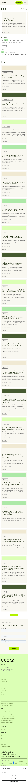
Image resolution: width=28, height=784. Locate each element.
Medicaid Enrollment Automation (8, 711)
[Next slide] (26, 9)
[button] (25, 2)
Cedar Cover (3, 690)
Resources (3, 735)
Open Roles (3, 744)
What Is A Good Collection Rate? (8, 718)
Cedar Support (4, 692)
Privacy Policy (16, 762)
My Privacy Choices (10, 762)
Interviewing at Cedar (5, 746)
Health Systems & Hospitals (7, 703)
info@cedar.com (4, 673)
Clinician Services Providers (7, 705)
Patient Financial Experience (7, 720)
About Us (3, 729)
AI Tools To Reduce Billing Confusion (8, 714)
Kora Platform (4, 694)
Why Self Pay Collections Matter (7, 716)
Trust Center (25, 762)
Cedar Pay (3, 688)
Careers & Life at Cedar (6, 742)
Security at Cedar (21, 763)
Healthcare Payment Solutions (7, 722)
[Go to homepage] (3, 2)
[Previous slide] (22, 9)
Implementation (4, 697)
